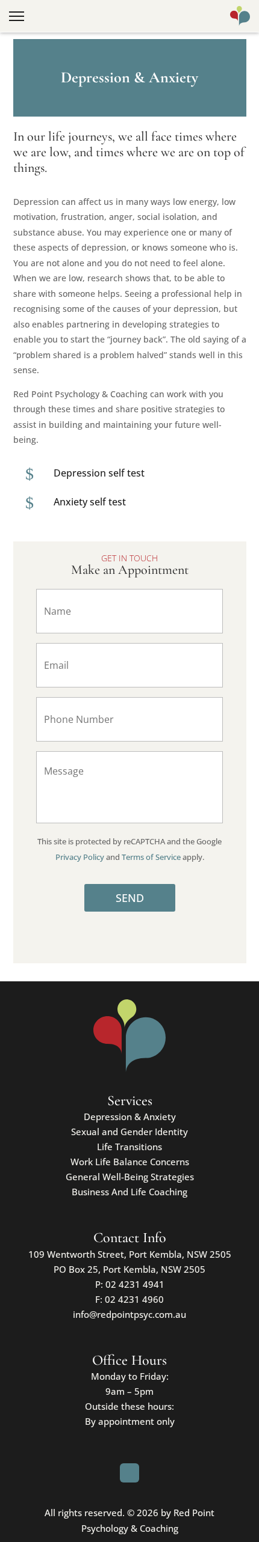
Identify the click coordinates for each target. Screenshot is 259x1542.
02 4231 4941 (134, 1284)
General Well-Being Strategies (130, 1177)
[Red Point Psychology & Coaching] (240, 16)
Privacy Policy (79, 857)
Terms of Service (151, 857)
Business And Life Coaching (129, 1192)
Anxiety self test (90, 501)
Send (130, 898)
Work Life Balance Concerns (129, 1162)
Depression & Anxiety (130, 1117)
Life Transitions (129, 1147)
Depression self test (99, 473)
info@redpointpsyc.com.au (129, 1314)
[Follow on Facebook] (129, 1473)
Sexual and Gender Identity (129, 1132)
